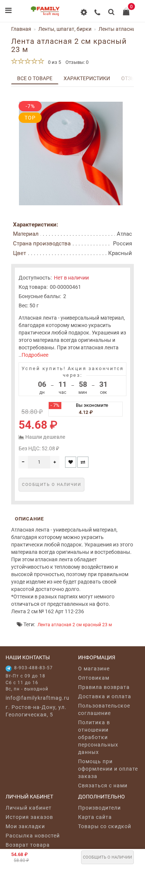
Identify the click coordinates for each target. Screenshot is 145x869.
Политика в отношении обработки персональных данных (98, 737)
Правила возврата (104, 687)
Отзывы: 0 (76, 62)
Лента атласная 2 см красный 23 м (75, 624)
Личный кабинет (29, 808)
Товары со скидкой (104, 826)
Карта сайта (95, 817)
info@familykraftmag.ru (36, 698)
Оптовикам (93, 678)
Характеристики (87, 78)
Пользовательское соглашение (104, 709)
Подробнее (35, 355)
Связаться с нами (103, 785)
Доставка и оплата (104, 696)
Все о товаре (34, 78)
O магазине (94, 669)
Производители (99, 808)
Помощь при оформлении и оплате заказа (108, 768)
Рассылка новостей (33, 836)
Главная (21, 29)
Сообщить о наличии (107, 857)
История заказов (29, 817)
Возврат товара (28, 845)
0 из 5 (53, 62)
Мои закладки (25, 826)
